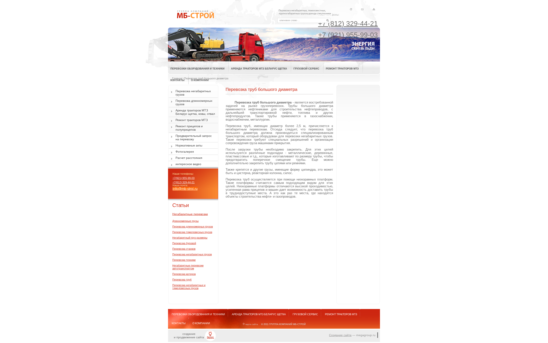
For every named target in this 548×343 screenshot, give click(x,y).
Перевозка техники (184, 260)
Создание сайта (340, 335)
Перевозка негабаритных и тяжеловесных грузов (189, 287)
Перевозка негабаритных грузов (192, 254)
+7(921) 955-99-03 (184, 178)
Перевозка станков (183, 248)
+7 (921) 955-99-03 (348, 35)
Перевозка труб (182, 279)
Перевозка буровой (184, 243)
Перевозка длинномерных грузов (192, 226)
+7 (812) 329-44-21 (348, 23)
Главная (177, 78)
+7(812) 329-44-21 (184, 182)
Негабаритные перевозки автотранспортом (188, 267)
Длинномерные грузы (185, 221)
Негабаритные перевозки (190, 214)
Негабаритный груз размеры (189, 237)
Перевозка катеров (184, 274)
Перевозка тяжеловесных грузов (192, 232)
